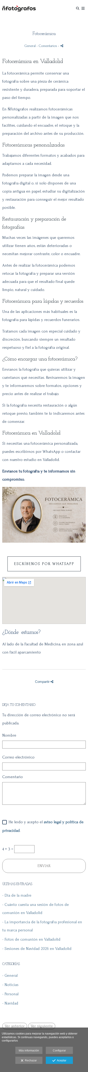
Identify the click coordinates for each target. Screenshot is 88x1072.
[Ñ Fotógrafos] (19, 8)
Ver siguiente (42, 1026)
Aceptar (61, 1060)
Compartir (43, 682)
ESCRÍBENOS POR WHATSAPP (44, 564)
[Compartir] (62, 45)
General (30, 46)
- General (10, 975)
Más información (29, 1050)
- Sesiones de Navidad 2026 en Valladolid (37, 948)
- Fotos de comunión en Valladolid (31, 939)
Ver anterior (15, 1026)
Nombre (9, 735)
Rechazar (30, 1060)
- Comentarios (47, 46)
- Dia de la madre (16, 895)
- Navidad (10, 1003)
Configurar (59, 1050)
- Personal (10, 994)
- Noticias (10, 985)
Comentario (12, 777)
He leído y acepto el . (42, 826)
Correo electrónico (18, 757)
